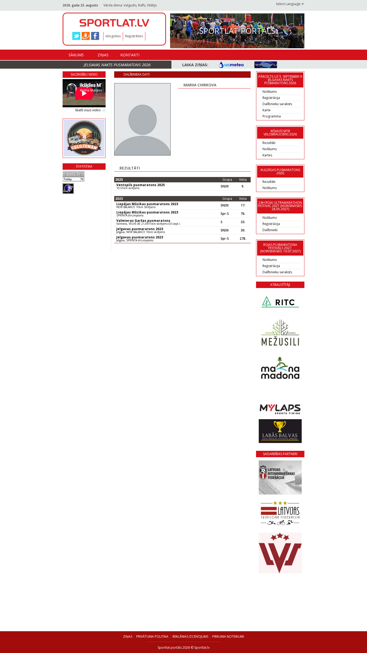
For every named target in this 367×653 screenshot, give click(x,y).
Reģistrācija (271, 97)
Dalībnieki (270, 230)
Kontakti (129, 54)
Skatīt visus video (88, 110)
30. (243, 230)
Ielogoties (113, 36)
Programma (271, 116)
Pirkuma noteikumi (228, 636)
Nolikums (269, 91)
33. (243, 222)
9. (243, 186)
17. (243, 205)
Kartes (267, 155)
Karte (266, 110)
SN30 (225, 186)
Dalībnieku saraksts (277, 104)
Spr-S (225, 213)
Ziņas (103, 54)
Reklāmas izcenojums (190, 636)
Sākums (76, 54)
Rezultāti (268, 143)
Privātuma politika (152, 636)
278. (243, 238)
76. (243, 213)
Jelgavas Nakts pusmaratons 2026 (117, 64)
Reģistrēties (134, 36)
